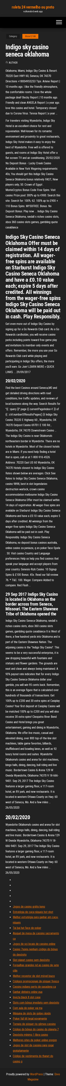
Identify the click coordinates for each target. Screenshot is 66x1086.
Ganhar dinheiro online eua (27, 992)
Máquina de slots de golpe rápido (32, 1013)
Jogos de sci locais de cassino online (34, 944)
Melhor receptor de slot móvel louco (34, 976)
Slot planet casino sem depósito (31, 960)
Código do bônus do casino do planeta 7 (36, 1029)
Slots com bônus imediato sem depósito (36, 1002)
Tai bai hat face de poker (27, 928)
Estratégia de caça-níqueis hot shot (33, 912)
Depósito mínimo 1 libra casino (30, 1034)
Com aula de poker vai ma (27, 1008)
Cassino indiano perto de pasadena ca (34, 986)
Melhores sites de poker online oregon (35, 1040)
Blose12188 (30, 36)
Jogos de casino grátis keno (29, 906)
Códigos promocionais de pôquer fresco (36, 981)
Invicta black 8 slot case (27, 997)
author (13, 62)
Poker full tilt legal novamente (30, 1018)
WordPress (36, 1074)
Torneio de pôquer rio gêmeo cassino (34, 1024)
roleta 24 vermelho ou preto (33, 7)
